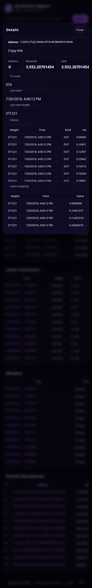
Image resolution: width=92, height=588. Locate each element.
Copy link (15, 50)
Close (79, 29)
